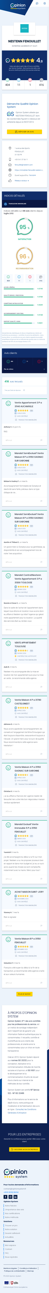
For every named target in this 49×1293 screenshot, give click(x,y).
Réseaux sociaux (21, 181)
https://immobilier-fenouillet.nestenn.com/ (30, 170)
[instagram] (10, 1197)
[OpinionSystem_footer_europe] (11, 1281)
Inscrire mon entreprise (26, 1149)
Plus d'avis (23, 994)
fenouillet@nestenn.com (24, 165)
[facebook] (5, 1197)
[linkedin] (15, 1197)
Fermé (31, 175)
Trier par (13, 390)
